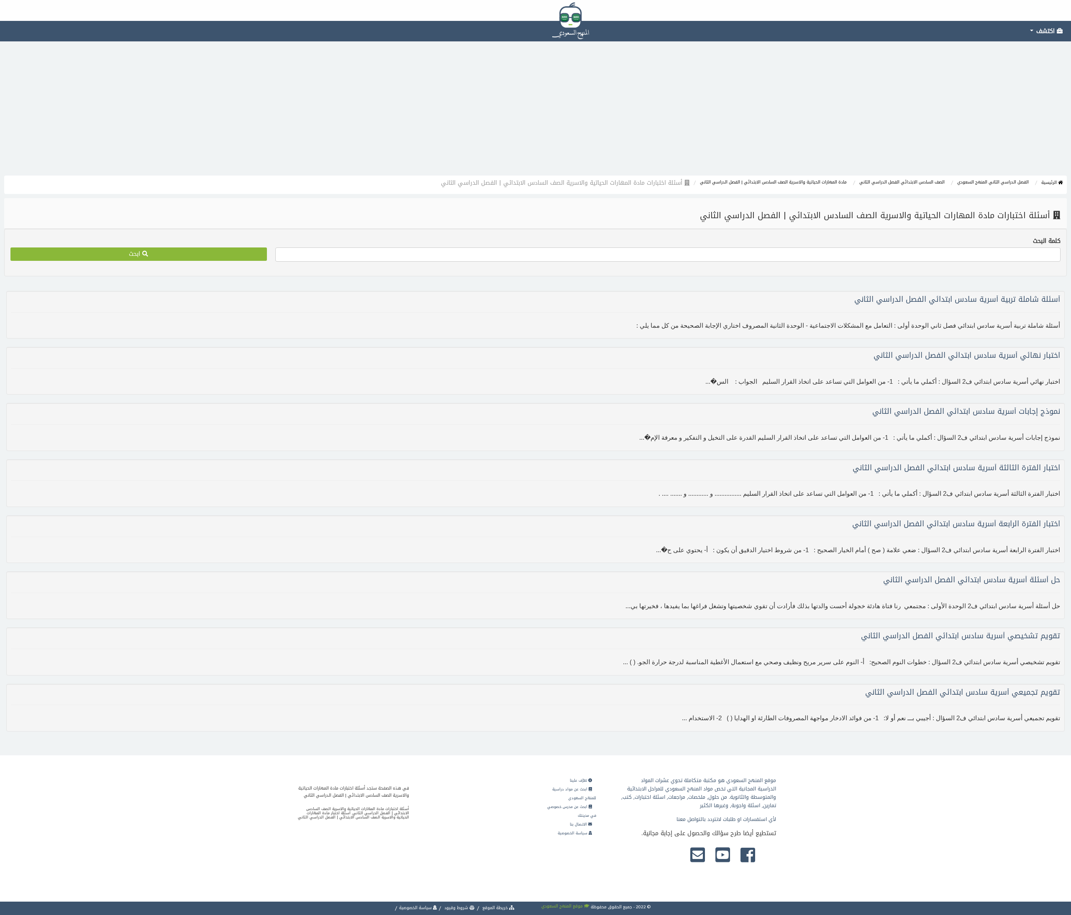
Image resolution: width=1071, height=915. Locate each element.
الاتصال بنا (579, 824)
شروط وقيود (456, 908)
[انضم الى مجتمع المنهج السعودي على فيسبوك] (747, 856)
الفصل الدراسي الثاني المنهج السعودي (993, 182)
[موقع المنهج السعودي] (535, 10)
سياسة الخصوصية (573, 833)
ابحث (135, 254)
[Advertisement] (535, 112)
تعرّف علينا (579, 780)
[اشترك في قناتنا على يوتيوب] (722, 856)
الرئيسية (1049, 182)
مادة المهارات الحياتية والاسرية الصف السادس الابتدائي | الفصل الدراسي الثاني (773, 182)
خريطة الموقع (495, 908)
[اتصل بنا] (697, 856)
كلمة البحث (1047, 241)
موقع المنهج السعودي (562, 906)
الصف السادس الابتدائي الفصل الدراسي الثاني (902, 182)
